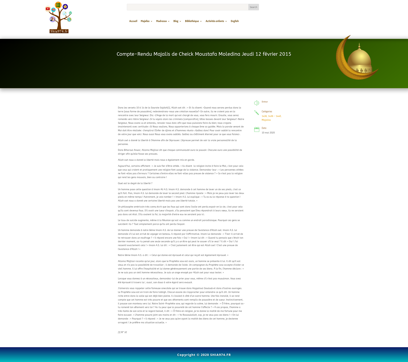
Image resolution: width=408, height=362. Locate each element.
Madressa (161, 22)
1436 (264, 116)
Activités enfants (215, 22)
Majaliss (145, 22)
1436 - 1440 (274, 116)
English (235, 22)
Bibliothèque (192, 22)
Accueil (133, 22)
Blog (175, 22)
